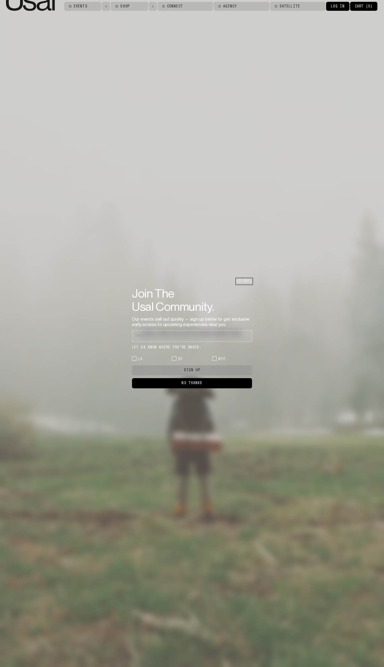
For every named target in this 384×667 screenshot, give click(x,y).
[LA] (134, 358)
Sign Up (192, 370)
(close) (244, 281)
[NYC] (214, 358)
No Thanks (192, 383)
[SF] (174, 358)
